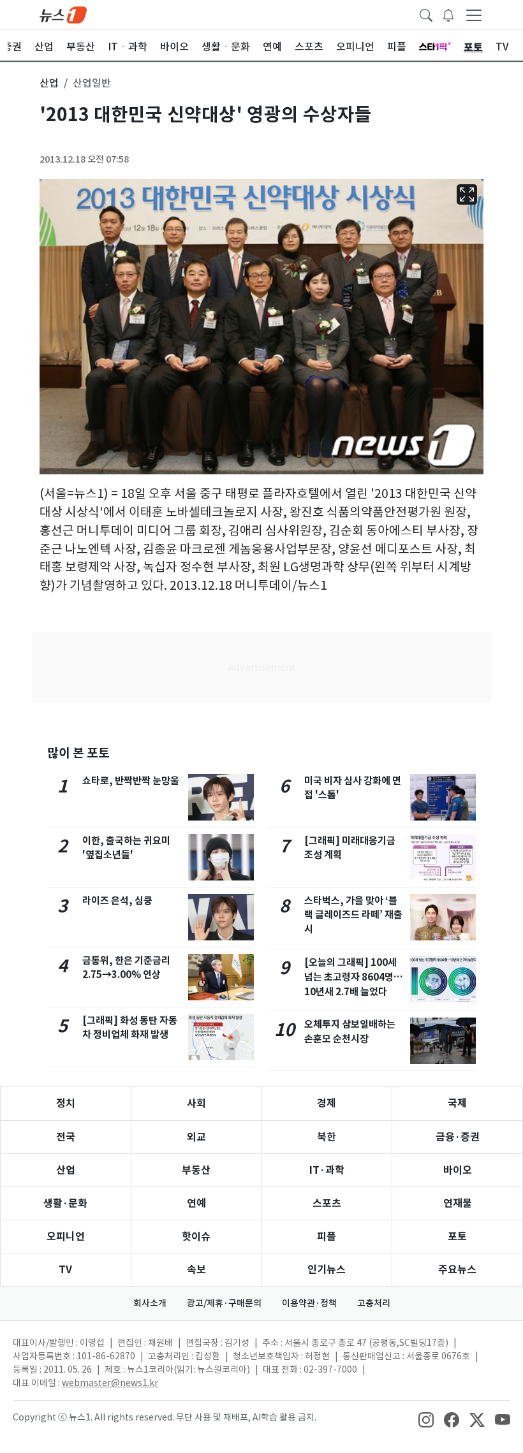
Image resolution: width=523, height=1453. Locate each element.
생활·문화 (65, 1203)
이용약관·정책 (309, 1303)
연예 (196, 1203)
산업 (65, 1170)
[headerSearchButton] (426, 14)
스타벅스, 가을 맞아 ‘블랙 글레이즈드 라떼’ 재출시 (353, 915)
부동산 (196, 1170)
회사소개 (149, 1303)
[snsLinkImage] (426, 1418)
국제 (457, 1103)
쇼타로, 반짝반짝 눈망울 (130, 781)
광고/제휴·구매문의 (224, 1303)
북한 (326, 1137)
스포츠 (327, 1203)
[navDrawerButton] (473, 14)
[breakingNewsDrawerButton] (448, 14)
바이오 (457, 1170)
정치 (65, 1103)
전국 (65, 1137)
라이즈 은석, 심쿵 (117, 900)
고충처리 (373, 1303)
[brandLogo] (63, 14)
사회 (196, 1103)
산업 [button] (49, 83)
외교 (196, 1137)
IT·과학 (326, 1170)
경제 (326, 1103)
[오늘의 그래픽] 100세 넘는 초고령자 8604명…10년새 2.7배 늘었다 (353, 977)
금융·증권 (458, 1137)
